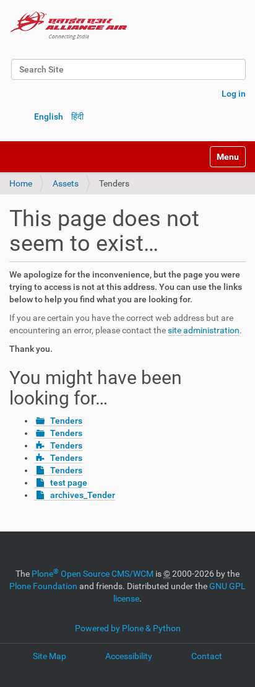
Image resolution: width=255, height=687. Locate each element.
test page (68, 483)
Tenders (66, 421)
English (48, 116)
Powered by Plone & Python (128, 628)
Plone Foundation (43, 586)
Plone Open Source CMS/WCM (92, 574)
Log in (234, 93)
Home (20, 183)
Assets (66, 183)
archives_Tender (82, 495)
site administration (204, 330)
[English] (68, 24)
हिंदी (77, 116)
